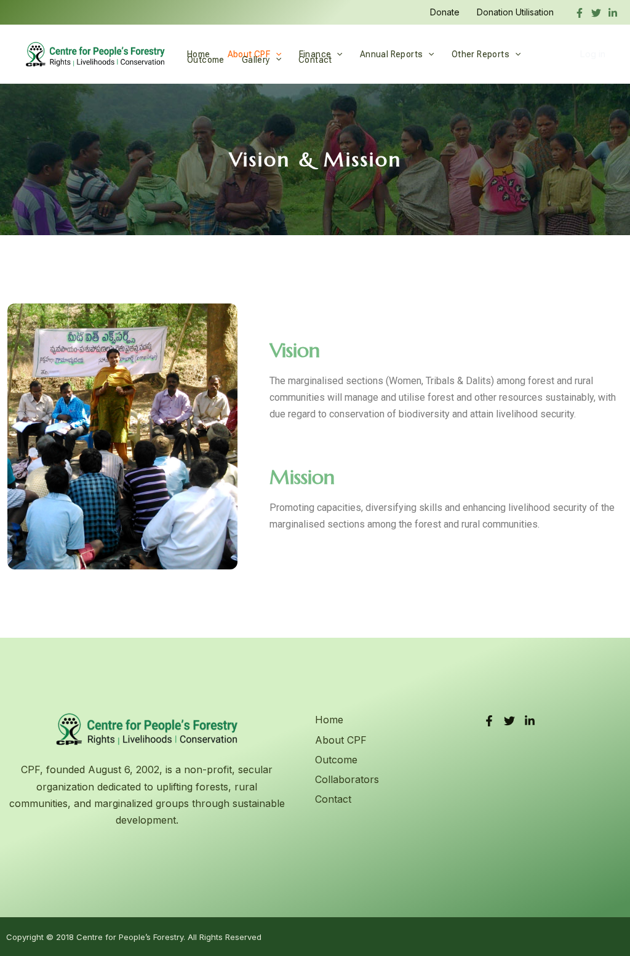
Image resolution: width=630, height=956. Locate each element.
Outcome (206, 59)
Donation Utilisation (515, 12)
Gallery (256, 59)
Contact (315, 59)
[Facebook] (579, 13)
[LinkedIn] (529, 720)
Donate (445, 12)
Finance (315, 54)
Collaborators (347, 779)
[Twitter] (596, 13)
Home (198, 54)
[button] (336, 54)
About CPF (249, 54)
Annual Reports (391, 54)
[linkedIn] (613, 13)
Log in (592, 54)
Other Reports (480, 54)
